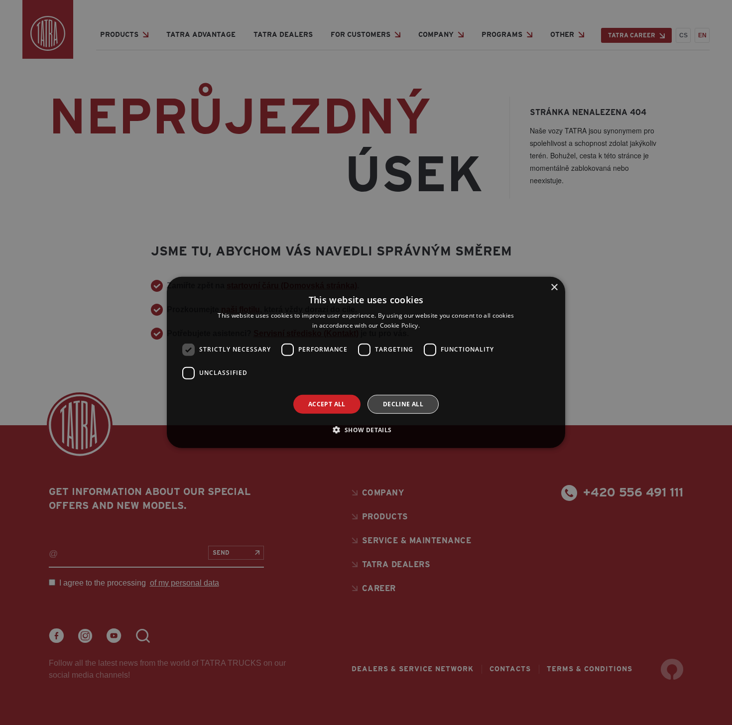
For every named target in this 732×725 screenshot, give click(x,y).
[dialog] (366, 362)
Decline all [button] (403, 404)
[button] (365, 430)
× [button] (554, 287)
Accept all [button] (327, 404)
